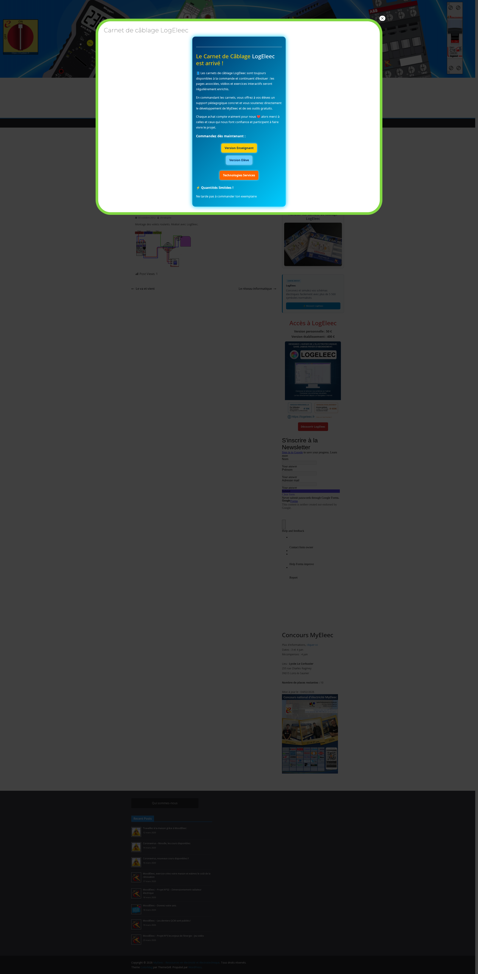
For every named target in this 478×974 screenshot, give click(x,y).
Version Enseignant (239, 148)
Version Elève (239, 160)
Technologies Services (239, 175)
